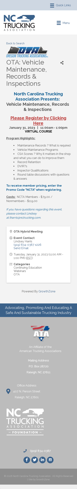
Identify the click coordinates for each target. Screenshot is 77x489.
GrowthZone (46, 291)
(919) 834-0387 (40, 451)
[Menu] (60, 5)
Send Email (21, 248)
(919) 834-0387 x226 (27, 244)
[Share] (62, 63)
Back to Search (15, 43)
